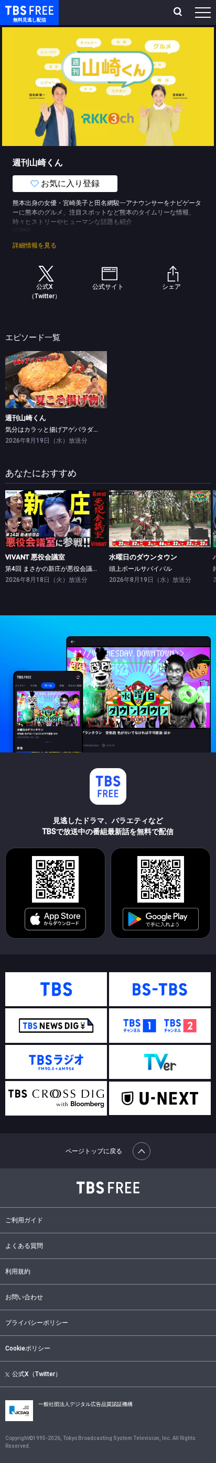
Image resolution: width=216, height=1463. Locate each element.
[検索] (179, 12)
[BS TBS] (160, 989)
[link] (56, 379)
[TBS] (56, 989)
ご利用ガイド (24, 1220)
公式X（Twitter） (36, 1374)
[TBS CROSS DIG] (56, 1098)
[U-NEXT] (160, 1098)
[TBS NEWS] (56, 1025)
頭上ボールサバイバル (140, 568)
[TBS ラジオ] (56, 1062)
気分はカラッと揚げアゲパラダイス (55, 429)
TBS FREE (17, 10)
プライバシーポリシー (36, 1322)
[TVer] (160, 1062)
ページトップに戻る (94, 1151)
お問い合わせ (24, 1297)
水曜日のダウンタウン (143, 557)
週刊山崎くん (25, 418)
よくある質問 (24, 1246)
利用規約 (17, 1271)
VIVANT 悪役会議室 (35, 557)
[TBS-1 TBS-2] (160, 1025)
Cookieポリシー (27, 1348)
